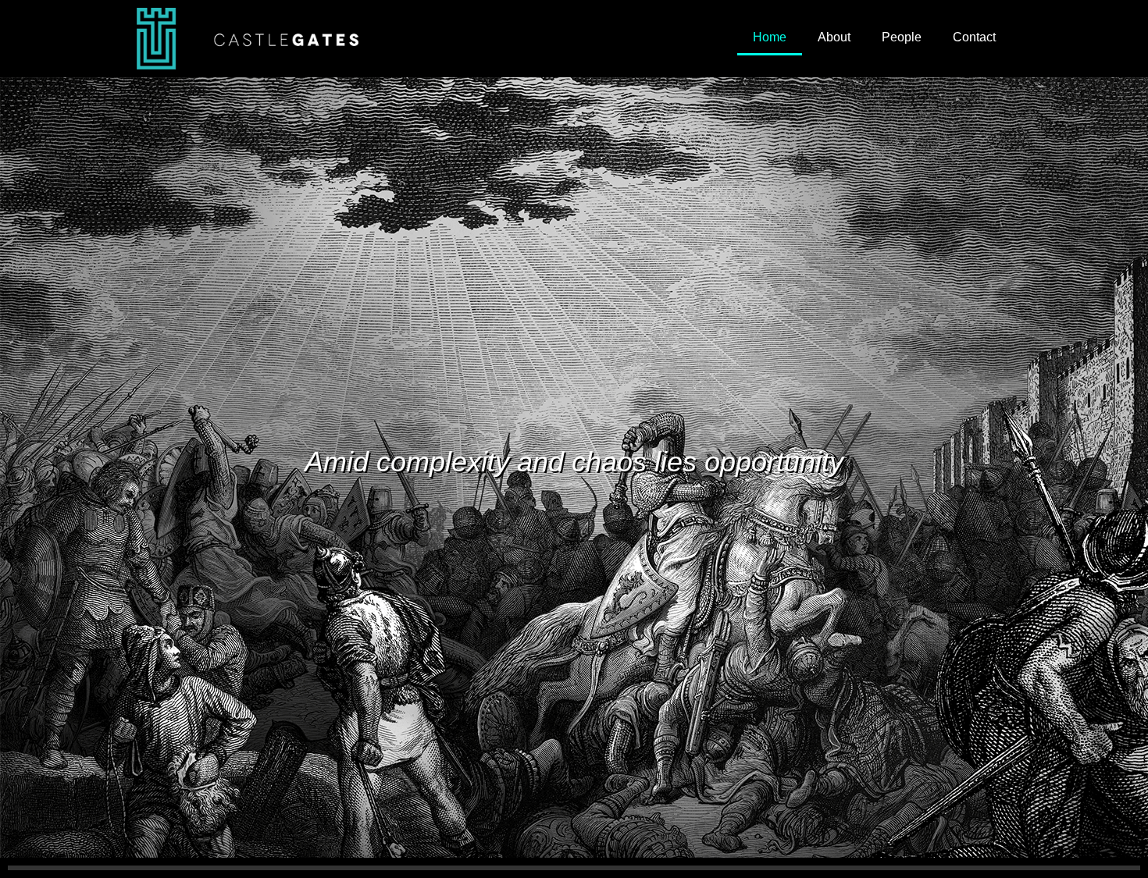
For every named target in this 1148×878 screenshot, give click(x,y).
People (902, 37)
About (834, 37)
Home (769, 37)
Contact (974, 37)
